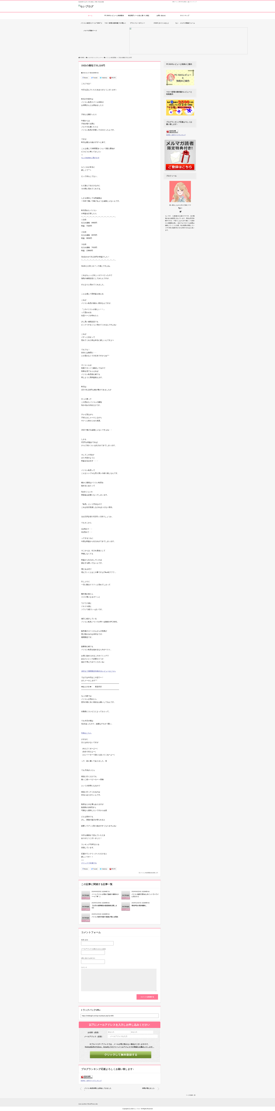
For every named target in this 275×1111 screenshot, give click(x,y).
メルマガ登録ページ (90, 30)
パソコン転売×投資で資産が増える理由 (105, 917)
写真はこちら (86, 733)
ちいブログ (137, 1108)
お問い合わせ (161, 15)
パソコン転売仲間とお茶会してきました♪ (97, 1088)
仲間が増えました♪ (148, 1088)
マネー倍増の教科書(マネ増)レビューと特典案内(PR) (115, 23)
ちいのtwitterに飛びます (90, 158)
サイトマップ (193, 1)
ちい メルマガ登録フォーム (185, 23)
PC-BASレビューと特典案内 (114, 15)
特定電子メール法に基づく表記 (138, 15)
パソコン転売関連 (145, 873)
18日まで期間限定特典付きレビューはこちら (98, 671)
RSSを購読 (183, 1)
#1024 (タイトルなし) (161, 23)
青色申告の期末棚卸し (139, 905)
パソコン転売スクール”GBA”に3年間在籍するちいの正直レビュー (91, 23)
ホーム (176, 1)
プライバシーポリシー (137, 23)
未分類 (153, 873)
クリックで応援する (89, 863)
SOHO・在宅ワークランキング (91, 1080)
